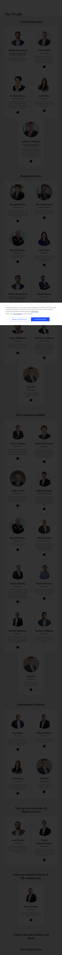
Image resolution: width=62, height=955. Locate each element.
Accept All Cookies (40, 319)
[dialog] (31, 314)
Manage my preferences (19, 319)
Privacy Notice (18, 313)
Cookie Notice (35, 311)
